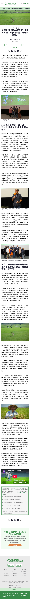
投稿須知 (24, 574)
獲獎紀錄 (15, 576)
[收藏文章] (9, 51)
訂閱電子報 (10, 565)
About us (6, 572)
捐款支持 (19, 565)
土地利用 (7, 45)
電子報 (22, 3)
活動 (15, 570)
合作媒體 (15, 574)
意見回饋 (24, 576)
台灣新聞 (17, 40)
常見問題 (6, 574)
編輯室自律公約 (15, 572)
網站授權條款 (24, 572)
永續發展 (15, 47)
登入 (28, 3)
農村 (24, 45)
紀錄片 (19, 45)
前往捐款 (15, 545)
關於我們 (24, 570)
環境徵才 (6, 570)
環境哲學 (13, 45)
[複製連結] (21, 51)
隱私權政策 (6, 576)
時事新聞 (12, 40)
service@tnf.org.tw (17, 585)
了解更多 (4, 596)
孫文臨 (16, 42)
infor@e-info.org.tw (17, 587)
